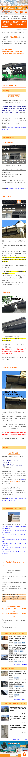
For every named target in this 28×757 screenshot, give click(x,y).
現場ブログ (9, 16)
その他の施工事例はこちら (20, 664)
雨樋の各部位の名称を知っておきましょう (16, 188)
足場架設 (23, 479)
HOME (3, 16)
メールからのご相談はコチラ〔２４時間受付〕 (13, 53)
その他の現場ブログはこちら (20, 739)
